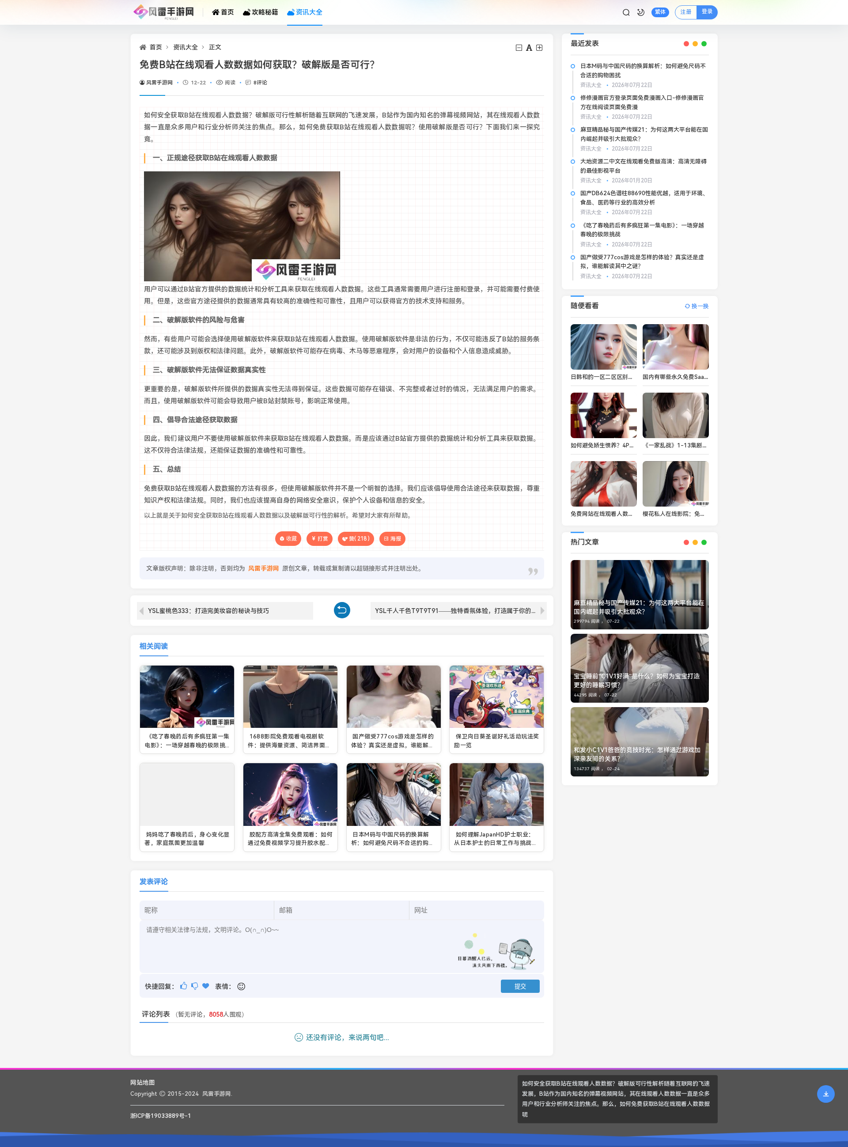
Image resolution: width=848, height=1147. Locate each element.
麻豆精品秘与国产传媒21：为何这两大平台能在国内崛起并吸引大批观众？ (639, 607)
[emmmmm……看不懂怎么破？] (195, 986)
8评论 (260, 82)
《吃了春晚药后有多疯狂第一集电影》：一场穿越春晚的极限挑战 (186, 745)
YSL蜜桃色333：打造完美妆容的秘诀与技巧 (208, 610)
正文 (215, 47)
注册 (686, 12)
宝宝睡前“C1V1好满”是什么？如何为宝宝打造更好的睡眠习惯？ (637, 681)
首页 (227, 12)
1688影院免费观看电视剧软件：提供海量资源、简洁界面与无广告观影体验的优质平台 (289, 745)
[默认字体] (530, 48)
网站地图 (142, 1082)
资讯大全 (309, 12)
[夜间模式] (641, 12)
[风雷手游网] (166, 12)
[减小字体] (519, 48)
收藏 (291, 538)
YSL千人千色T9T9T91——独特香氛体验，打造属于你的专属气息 (461, 610)
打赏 (323, 539)
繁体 (660, 12)
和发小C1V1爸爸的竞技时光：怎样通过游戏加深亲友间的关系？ (637, 754)
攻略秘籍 (265, 12)
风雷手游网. (217, 1093)
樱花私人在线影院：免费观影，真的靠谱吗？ (700, 514)
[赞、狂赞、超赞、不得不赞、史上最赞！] (206, 986)
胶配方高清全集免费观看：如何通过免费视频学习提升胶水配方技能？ (290, 843)
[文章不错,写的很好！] (184, 986)
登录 (707, 11)
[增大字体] (540, 48)
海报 (395, 539)
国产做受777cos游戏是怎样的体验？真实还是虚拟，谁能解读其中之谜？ (393, 745)
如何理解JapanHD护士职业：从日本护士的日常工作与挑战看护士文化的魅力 (496, 843)
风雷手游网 (159, 82)
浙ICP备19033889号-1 (160, 1116)
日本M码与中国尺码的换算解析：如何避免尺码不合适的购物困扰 (393, 843)
